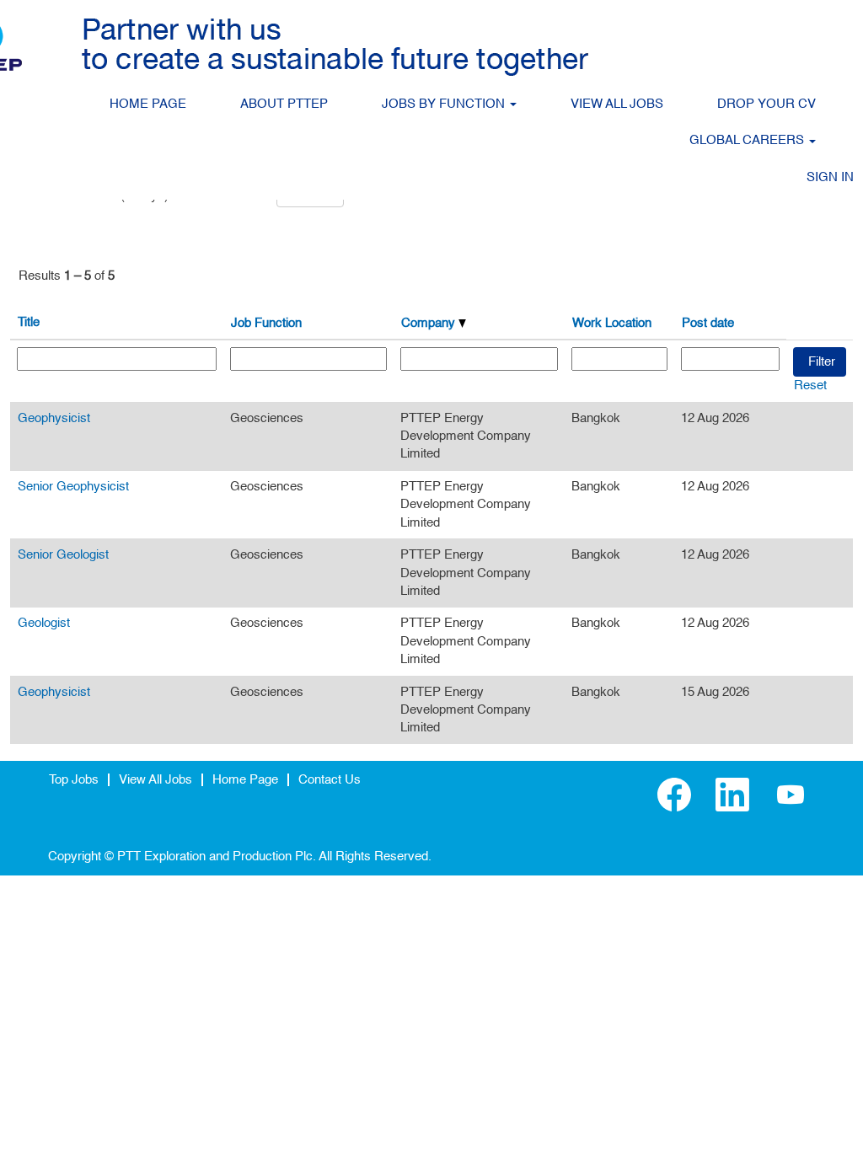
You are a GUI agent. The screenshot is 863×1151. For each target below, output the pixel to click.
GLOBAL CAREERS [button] (748, 140)
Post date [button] (708, 323)
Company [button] (429, 323)
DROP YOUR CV (766, 104)
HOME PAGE (148, 104)
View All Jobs (155, 780)
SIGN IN (830, 177)
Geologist (44, 623)
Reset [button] (810, 385)
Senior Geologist (63, 555)
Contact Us (329, 780)
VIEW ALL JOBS (617, 104)
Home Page (245, 780)
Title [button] (29, 322)
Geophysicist (54, 418)
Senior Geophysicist (73, 486)
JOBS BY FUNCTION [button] (445, 104)
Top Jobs (74, 780)
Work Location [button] (611, 323)
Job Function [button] (266, 323)
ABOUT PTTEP (284, 104)
